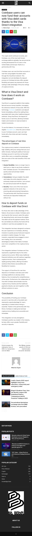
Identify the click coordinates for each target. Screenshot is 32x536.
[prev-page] (3, 411)
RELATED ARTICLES (8, 376)
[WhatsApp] (15, 31)
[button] (3, 3)
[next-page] (5, 411)
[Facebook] (3, 31)
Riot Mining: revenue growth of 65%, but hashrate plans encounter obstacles (24, 348)
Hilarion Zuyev (6, 27)
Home (3, 7)
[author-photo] (16, 365)
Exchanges (8, 7)
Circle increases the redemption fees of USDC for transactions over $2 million (8, 348)
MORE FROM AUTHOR (21, 376)
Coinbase (12, 110)
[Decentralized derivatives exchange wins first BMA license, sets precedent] (6, 404)
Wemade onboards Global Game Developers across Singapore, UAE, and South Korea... (21, 437)
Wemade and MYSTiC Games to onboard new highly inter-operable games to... (20, 445)
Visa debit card (10, 129)
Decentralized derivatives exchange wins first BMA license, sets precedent (19, 404)
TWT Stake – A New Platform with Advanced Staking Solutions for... (21, 454)
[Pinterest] (11, 31)
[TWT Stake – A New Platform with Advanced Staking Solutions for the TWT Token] (6, 454)
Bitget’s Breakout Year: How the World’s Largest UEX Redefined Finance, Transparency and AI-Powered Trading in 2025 (20, 394)
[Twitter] (7, 31)
